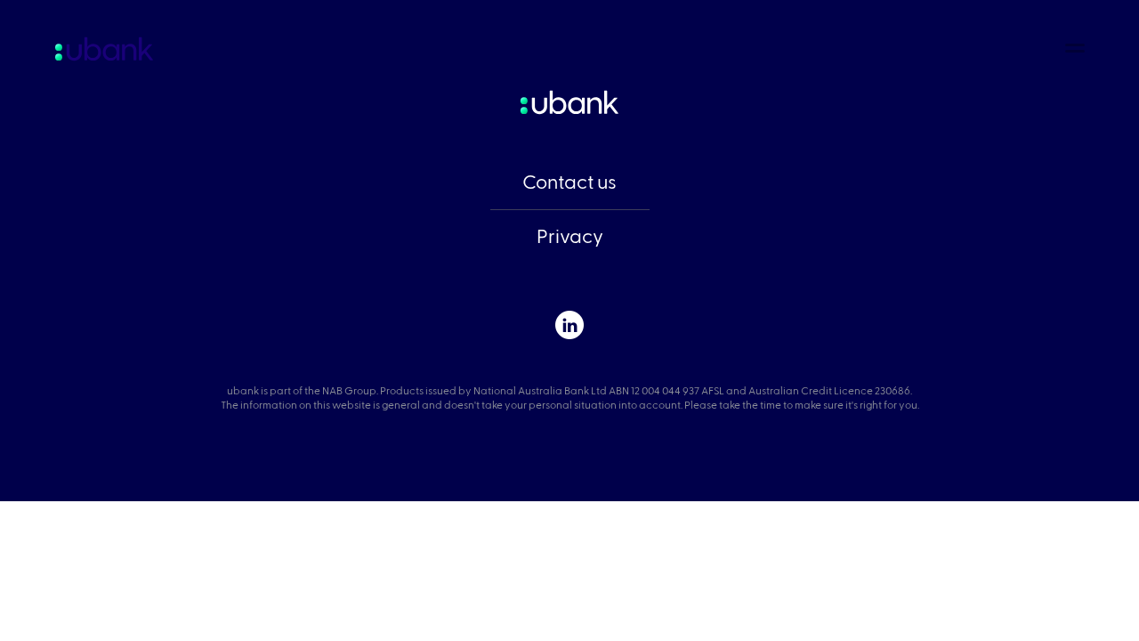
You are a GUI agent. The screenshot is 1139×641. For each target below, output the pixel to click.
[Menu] (1075, 46)
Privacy (570, 237)
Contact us (569, 182)
